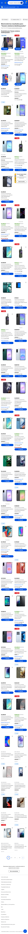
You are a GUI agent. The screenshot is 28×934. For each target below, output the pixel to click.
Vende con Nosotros (5, 919)
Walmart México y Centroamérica (8, 904)
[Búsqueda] (22, 3)
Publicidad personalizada (6, 882)
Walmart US (3, 921)
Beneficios (3, 911)
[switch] (5, 19)
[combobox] (15, 3)
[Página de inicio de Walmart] (5, 3)
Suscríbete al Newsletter (6, 899)
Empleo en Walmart (5, 916)
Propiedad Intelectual (5, 887)
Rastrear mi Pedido (5, 894)
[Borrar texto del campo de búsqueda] (19, 3)
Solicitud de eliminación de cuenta (8, 924)
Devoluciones (4, 897)
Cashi (2, 909)
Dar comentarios (14, 871)
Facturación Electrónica (6, 892)
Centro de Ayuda (4, 877)
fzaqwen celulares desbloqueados (15, 27)
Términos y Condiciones (6, 884)
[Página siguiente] (22, 857)
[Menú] (2, 3)
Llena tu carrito (21, 181)
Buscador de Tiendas (5, 926)
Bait (2, 906)
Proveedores (3, 914)
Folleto (2, 901)
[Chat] (25, 931)
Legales (2, 889)
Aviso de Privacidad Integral (6, 879)
